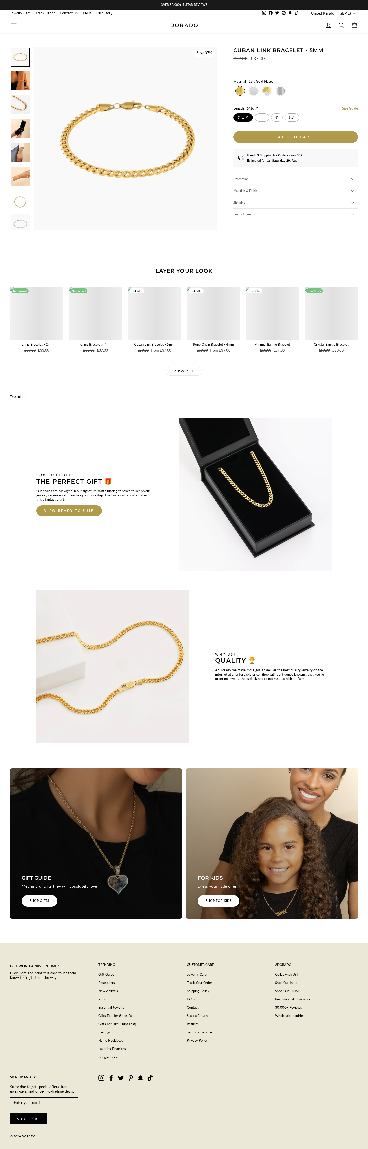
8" (277, 117)
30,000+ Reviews (288, 1007)
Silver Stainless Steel (253, 91)
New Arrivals (108, 991)
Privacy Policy (197, 1040)
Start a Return (197, 1016)
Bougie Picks (107, 1057)
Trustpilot (17, 397)
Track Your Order (199, 983)
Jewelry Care (20, 13)
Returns (193, 1024)
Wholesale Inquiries (289, 1016)
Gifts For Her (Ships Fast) (117, 1016)
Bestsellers (106, 983)
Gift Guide (106, 974)
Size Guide (350, 108)
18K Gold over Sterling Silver (267, 91)
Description (241, 179)
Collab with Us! (286, 974)
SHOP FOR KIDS (218, 901)
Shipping (239, 203)
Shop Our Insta (286, 983)
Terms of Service (199, 1032)
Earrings (104, 1032)
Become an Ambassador (293, 999)
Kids (101, 999)
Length (245, 108)
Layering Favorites (112, 1049)
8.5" (292, 117)
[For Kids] (272, 843)
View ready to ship (69, 511)
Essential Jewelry (111, 1007)
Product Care (242, 214)
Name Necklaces (110, 1040)
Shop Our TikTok (287, 991)
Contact (193, 1007)
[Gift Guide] (96, 843)
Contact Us (69, 13)
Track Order (45, 13)
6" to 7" (243, 117)
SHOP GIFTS (39, 901)
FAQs (87, 13)
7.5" (262, 117)
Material (253, 81)
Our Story (104, 13)
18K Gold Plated (240, 91)
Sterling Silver (280, 91)
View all (184, 371)
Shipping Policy (198, 991)
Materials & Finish (245, 191)
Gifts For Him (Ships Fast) (117, 1024)
